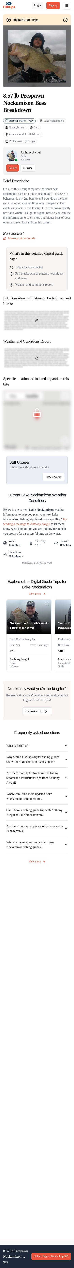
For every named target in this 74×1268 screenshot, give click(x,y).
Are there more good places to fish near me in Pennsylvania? (34, 828)
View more (35, 593)
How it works (53, 476)
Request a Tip (34, 711)
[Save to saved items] (47, 604)
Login (37, 5)
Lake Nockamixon (53, 120)
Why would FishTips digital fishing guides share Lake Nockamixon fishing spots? (32, 759)
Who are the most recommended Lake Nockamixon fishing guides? (30, 845)
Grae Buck (64, 659)
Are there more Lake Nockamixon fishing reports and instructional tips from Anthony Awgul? (33, 777)
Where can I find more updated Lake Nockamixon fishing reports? (29, 796)
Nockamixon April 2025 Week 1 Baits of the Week (29, 625)
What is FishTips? (17, 745)
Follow (13, 167)
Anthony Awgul (31, 152)
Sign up (53, 5)
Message (27, 167)
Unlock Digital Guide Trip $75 (51, 1256)
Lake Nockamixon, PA (22, 639)
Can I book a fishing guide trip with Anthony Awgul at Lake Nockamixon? (34, 812)
